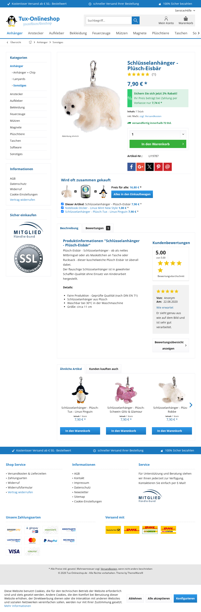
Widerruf (16, 189)
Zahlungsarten (17, 478)
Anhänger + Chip (24, 72)
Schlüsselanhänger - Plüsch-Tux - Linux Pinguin (96, 211)
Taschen (15, 141)
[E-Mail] (168, 167)
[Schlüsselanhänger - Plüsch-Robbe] (172, 390)
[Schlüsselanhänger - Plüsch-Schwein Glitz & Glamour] (126, 390)
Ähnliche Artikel (71, 369)
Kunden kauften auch (103, 369)
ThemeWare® (135, 573)
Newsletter (81, 492)
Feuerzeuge (17, 114)
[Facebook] (131, 167)
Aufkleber (16, 101)
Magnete (16, 127)
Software (16, 147)
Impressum (81, 483)
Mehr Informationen (17, 606)
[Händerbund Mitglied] (28, 230)
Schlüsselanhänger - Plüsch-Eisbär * (103, 204)
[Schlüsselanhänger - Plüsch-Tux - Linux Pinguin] (103, 191)
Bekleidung (17, 107)
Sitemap (79, 496)
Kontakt (79, 478)
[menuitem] (183, 10)
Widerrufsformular (20, 487)
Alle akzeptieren (159, 598)
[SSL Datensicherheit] (28, 258)
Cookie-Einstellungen (24, 194)
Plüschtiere (17, 134)
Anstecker (16, 94)
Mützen (15, 121)
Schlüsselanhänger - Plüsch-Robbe (172, 409)
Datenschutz (18, 184)
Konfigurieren (185, 598)
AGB (13, 178)
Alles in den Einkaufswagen (132, 194)
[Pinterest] (158, 167)
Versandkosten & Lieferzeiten (27, 473)
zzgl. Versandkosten (150, 116)
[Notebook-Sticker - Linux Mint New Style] (85, 191)
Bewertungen (97, 228)
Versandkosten (109, 568)
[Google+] (140, 167)
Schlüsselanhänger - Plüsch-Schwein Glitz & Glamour (126, 409)
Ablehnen (135, 598)
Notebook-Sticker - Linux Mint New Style (91, 208)
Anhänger (16, 66)
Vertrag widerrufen (22, 200)
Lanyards (19, 79)
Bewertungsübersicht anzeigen (169, 345)
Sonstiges (19, 85)
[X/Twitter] (149, 167)
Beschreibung (69, 228)
